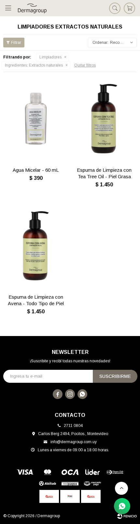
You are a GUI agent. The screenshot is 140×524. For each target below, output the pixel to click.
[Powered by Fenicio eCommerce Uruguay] (127, 516)
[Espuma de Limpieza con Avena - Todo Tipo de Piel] (35, 246)
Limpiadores (50, 57)
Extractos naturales (34, 65)
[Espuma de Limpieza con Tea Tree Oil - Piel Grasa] (104, 118)
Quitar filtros (85, 65)
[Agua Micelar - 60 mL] (35, 118)
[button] (114, 8)
